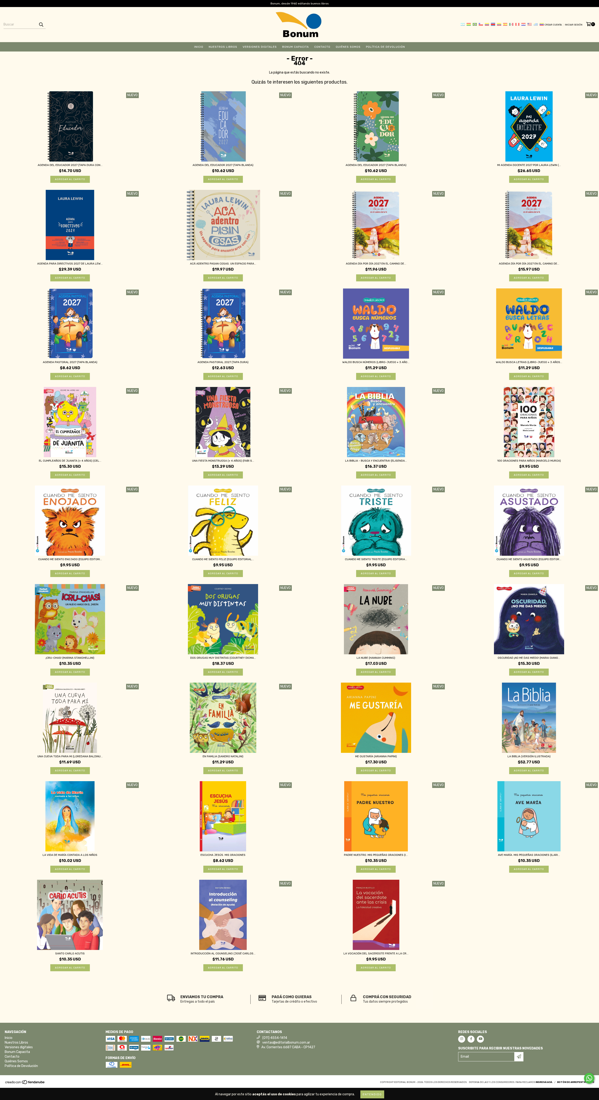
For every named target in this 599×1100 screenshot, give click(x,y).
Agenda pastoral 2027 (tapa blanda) (70, 362)
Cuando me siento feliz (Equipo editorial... (223, 559)
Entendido (372, 1094)
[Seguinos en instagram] (461, 1039)
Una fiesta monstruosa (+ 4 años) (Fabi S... (223, 460)
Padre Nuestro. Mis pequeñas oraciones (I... (376, 855)
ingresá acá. (544, 1082)
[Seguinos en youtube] (480, 1039)
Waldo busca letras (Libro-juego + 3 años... (529, 362)
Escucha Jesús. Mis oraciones (223, 855)
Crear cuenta (553, 24)
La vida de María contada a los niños (70, 855)
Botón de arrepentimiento (575, 1082)
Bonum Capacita (295, 46)
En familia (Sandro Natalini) (223, 756)
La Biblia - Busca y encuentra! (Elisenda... (376, 460)
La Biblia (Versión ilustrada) (529, 756)
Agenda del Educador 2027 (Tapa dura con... (70, 165)
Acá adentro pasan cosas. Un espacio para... (223, 263)
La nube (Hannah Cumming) (376, 657)
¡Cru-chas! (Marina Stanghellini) (70, 657)
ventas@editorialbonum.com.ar (286, 1043)
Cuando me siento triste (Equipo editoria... (376, 559)
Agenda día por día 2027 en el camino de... (376, 263)
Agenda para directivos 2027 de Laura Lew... (70, 263)
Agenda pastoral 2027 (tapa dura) (222, 362)
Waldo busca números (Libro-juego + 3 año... (375, 362)
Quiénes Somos (348, 46)
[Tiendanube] (25, 1083)
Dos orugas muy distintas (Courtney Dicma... (223, 657)
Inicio (198, 46)
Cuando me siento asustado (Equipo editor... (529, 559)
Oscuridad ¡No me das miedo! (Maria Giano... (529, 657)
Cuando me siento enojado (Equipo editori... (70, 559)
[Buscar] (41, 24)
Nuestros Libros (223, 46)
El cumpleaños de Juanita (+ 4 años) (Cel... (70, 460)
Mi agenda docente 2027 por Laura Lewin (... (529, 165)
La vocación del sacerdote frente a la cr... (376, 953)
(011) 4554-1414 (274, 1038)
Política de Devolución (385, 46)
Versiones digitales (260, 46)
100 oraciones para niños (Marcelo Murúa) (529, 460)
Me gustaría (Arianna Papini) (376, 756)
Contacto (322, 46)
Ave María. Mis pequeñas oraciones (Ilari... (529, 855)
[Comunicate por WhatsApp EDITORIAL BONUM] (589, 1078)
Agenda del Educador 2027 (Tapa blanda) (223, 165)
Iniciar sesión (573, 24)
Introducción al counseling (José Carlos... (223, 953)
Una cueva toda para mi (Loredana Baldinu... (70, 756)
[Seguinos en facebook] (471, 1039)
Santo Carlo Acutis (70, 953)
